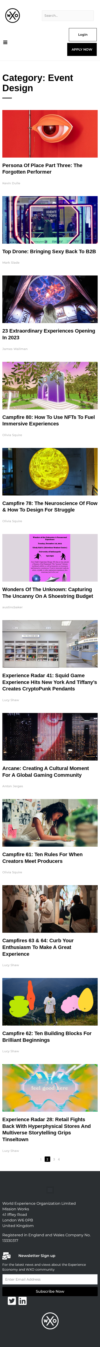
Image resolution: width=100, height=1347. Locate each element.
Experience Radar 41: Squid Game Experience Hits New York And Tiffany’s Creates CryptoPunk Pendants (49, 682)
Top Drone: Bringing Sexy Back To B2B (49, 251)
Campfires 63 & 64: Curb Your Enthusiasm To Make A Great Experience (38, 947)
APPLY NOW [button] (82, 49)
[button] (50, 1190)
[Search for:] (68, 15)
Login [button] (83, 34)
